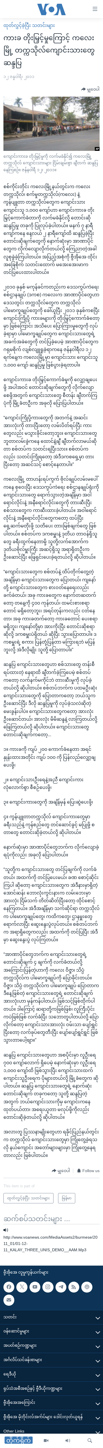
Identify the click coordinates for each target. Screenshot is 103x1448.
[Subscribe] (8, 1300)
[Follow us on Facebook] (8, 1287)
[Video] (46, 1441)
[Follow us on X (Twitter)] (21, 1287)
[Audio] (67, 1441)
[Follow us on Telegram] (61, 1287)
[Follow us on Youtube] (34, 1287)
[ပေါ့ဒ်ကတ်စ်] (86, 1287)
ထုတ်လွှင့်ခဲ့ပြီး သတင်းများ (29, 25)
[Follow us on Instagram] (47, 1287)
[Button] (90, 89)
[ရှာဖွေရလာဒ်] (89, 1441)
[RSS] (73, 1287)
